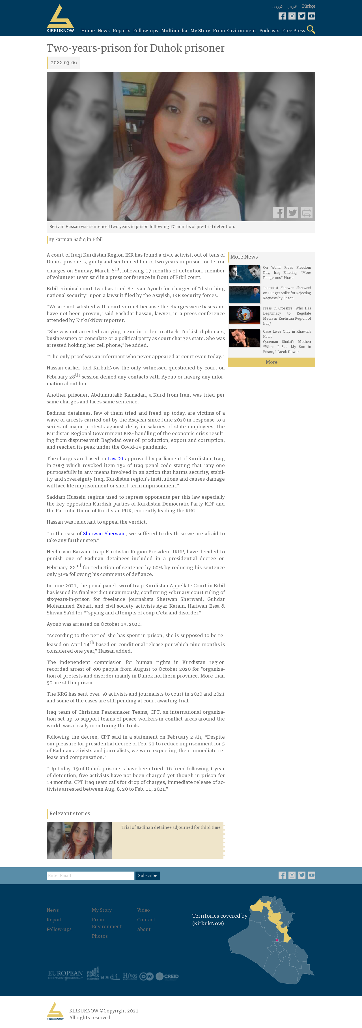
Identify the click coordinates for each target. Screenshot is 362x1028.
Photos (100, 936)
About (144, 929)
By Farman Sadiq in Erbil (75, 239)
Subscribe (147, 876)
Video (143, 910)
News (53, 910)
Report (54, 920)
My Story (102, 910)
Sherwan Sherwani (104, 534)
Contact (146, 920)
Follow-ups (59, 929)
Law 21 (115, 459)
